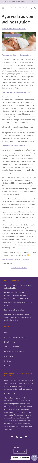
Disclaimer (8, 361)
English (18, 451)
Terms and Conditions (12, 347)
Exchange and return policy (14, 351)
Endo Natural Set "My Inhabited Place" (14, 28)
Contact (7, 366)
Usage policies (9, 356)
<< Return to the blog (19, 267)
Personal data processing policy (15, 337)
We (5, 332)
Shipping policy (9, 342)
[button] (2, 7)
